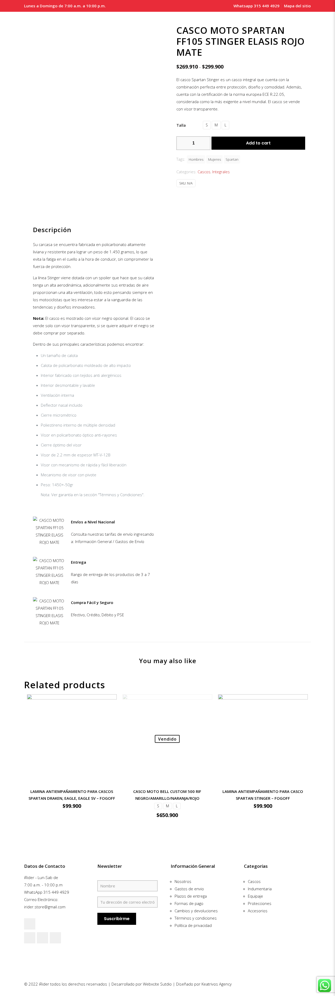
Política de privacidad (193, 925)
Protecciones (259, 903)
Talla (181, 125)
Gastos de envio (189, 888)
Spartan (232, 159)
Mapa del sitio (297, 5)
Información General (193, 866)
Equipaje (255, 896)
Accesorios (257, 910)
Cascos (204, 171)
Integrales (221, 171)
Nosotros (183, 881)
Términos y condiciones (196, 918)
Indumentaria (260, 888)
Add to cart (258, 143)
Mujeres (214, 159)
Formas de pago (189, 903)
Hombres (196, 159)
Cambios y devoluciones (196, 910)
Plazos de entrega (191, 896)
